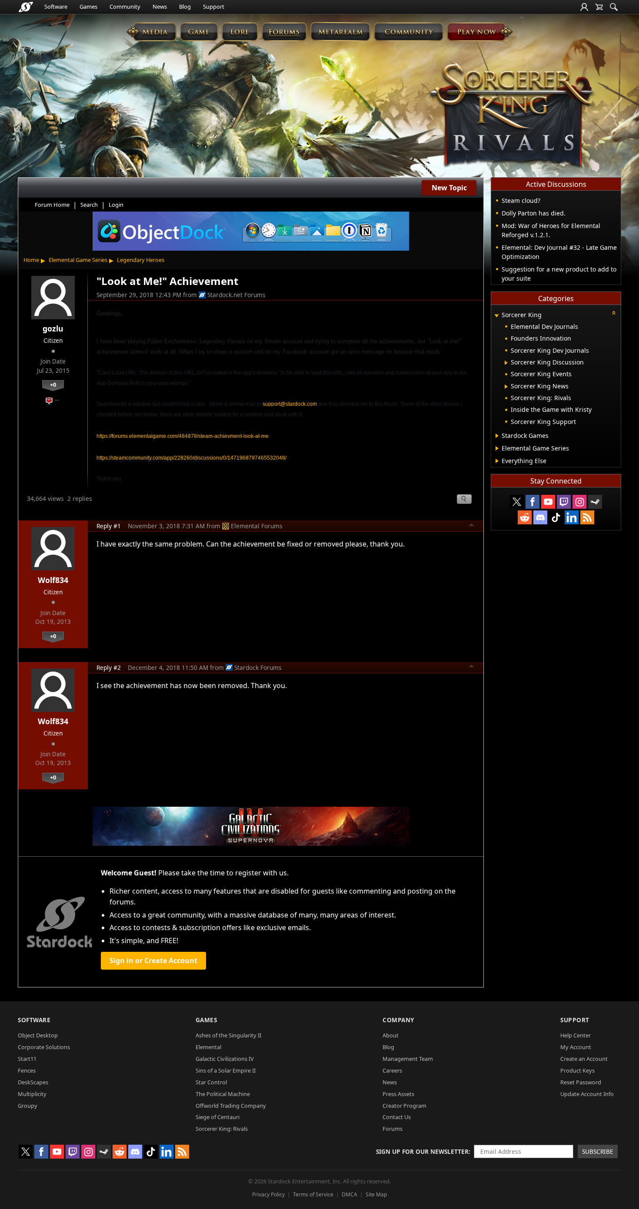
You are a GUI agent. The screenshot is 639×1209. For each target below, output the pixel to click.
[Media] (151, 31)
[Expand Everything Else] (497, 461)
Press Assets (398, 1094)
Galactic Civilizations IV (225, 1059)
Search (89, 205)
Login (116, 205)
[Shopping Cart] (599, 7)
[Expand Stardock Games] (497, 436)
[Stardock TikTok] (556, 517)
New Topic (449, 187)
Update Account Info (587, 1094)
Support (213, 6)
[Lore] (240, 31)
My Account (575, 1047)
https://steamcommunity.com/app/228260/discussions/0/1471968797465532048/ (191, 458)
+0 (53, 384)
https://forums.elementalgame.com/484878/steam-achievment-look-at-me (183, 436)
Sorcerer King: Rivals (222, 1129)
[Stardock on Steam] (595, 502)
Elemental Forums (257, 526)
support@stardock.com (290, 404)
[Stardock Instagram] (579, 502)
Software (55, 6)
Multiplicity (32, 1094)
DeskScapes (33, 1082)
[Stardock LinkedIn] (571, 517)
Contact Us (397, 1117)
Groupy (27, 1106)
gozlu (53, 328)
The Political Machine (223, 1094)
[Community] (408, 31)
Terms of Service (313, 1194)
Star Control (211, 1082)
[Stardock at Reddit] (524, 517)
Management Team (408, 1059)
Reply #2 (109, 667)
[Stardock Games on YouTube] (548, 502)
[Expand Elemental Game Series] (497, 448)
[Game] (199, 31)
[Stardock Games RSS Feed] (587, 517)
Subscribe (597, 1151)
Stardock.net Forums (236, 295)
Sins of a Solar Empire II (226, 1070)
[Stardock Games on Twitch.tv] (564, 502)
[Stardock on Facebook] (532, 502)
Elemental (208, 1047)
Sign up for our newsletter (422, 1151)
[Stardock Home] (26, 7)
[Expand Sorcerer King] (496, 315)
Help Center (575, 1035)
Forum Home (52, 205)
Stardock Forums (258, 667)
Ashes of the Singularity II (228, 1035)
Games (88, 6)
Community (125, 6)
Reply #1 (109, 526)
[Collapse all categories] (614, 312)
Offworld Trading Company (231, 1106)
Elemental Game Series (78, 260)
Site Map (376, 1194)
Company (398, 1020)
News (160, 6)
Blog (185, 6)
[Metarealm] (340, 31)
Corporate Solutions (44, 1047)
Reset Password (580, 1082)
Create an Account (584, 1059)
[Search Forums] (613, 7)
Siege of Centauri (218, 1117)
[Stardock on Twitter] (517, 502)
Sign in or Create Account (153, 960)
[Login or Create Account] (584, 7)
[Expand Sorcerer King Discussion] (506, 363)
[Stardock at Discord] (540, 517)
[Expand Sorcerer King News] (506, 386)
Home (31, 260)
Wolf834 (53, 580)
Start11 (27, 1059)
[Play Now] (479, 31)
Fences (27, 1070)
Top (472, 526)
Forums (393, 1129)
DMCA (349, 1194)
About (391, 1035)
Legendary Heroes (140, 260)
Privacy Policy (268, 1194)
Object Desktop (38, 1035)
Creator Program (404, 1106)
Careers (392, 1070)
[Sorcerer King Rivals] (511, 115)
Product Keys (577, 1070)
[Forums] (284, 31)
